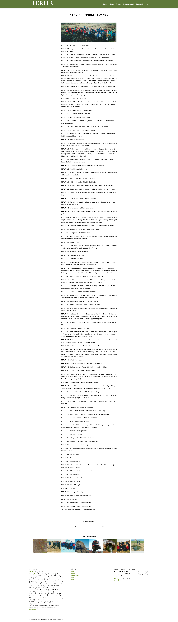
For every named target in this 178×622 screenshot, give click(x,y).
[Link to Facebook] (147, 619)
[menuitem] (105, 4)
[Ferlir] (43, 4)
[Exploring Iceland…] (82, 546)
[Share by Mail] (103, 526)
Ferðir (72, 571)
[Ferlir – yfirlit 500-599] (68, 546)
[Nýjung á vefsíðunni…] (40, 546)
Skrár (72, 579)
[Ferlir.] (89, 32)
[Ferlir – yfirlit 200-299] (123, 546)
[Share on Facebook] (75, 526)
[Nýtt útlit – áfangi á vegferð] (110, 546)
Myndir (73, 577)
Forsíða (73, 573)
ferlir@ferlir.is (32, 610)
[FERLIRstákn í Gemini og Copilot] (96, 546)
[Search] (147, 4)
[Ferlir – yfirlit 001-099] (54, 546)
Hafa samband (75, 575)
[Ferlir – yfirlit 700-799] (137, 546)
